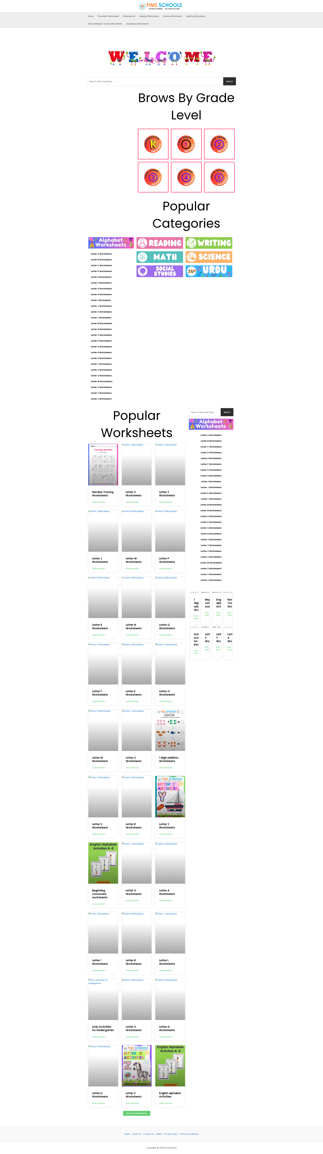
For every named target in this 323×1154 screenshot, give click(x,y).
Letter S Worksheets (101, 358)
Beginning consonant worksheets (99, 894)
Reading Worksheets (149, 16)
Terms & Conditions (189, 1134)
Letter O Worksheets (101, 335)
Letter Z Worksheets (101, 398)
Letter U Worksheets (101, 369)
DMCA (159, 1134)
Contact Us (148, 1134)
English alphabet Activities (170, 1094)
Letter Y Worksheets (101, 393)
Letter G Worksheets (101, 288)
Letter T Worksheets (101, 364)
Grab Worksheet (99, 502)
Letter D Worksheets (101, 271)
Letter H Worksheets (101, 294)
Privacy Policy (171, 1134)
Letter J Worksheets (101, 306)
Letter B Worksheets (101, 259)
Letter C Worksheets (101, 265)
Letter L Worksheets (101, 317)
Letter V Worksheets (101, 375)
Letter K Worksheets (101, 311)
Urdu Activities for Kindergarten (103, 1028)
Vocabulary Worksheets (137, 23)
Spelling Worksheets (195, 16)
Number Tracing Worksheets (102, 493)
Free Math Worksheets (108, 16)
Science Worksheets (172, 16)
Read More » (196, 618)
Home (90, 16)
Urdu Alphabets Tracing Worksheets (105, 23)
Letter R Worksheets (101, 352)
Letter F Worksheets (101, 282)
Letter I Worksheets (101, 300)
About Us (136, 1134)
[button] (136, 1113)
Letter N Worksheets (101, 329)
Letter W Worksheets (101, 381)
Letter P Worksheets (101, 340)
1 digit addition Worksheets (168, 759)
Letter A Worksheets (101, 253)
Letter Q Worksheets (101, 346)
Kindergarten (129, 16)
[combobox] (154, 81)
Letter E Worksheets (101, 277)
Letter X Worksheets (101, 387)
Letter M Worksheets (101, 323)
